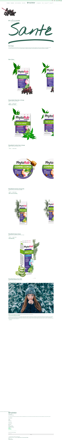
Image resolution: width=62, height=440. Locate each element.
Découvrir (10, 103)
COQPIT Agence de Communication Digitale (23, 437)
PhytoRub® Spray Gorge (14, 233)
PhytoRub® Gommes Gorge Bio (16, 188)
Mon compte (9, 424)
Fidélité (9, 419)
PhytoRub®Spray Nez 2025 (15, 279)
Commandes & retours (11, 426)
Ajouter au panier (14, 103)
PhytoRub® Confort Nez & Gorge (16, 145)
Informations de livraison (11, 427)
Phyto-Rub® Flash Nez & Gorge (16, 100)
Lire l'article (10, 319)
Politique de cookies (10, 439)
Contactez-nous (10, 423)
